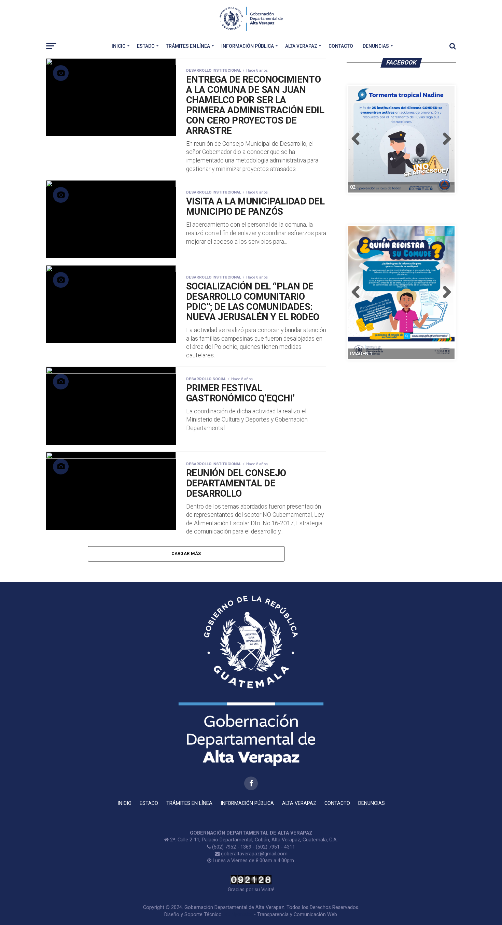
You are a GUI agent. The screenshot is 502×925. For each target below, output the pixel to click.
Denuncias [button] (376, 46)
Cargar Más (186, 553)
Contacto (341, 46)
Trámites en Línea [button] (188, 46)
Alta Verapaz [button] (301, 46)
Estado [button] (146, 46)
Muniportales (238, 914)
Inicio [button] (119, 46)
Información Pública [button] (247, 46)
